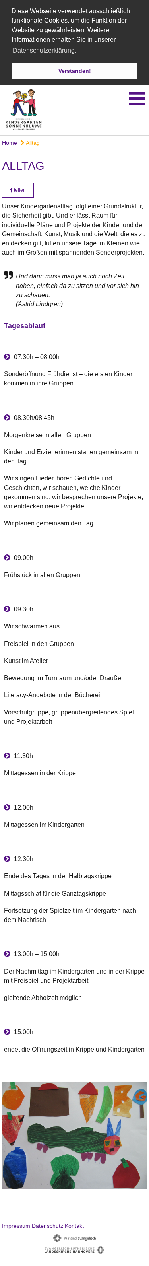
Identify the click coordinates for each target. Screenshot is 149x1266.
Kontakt (74, 1226)
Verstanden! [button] (74, 71)
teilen (19, 190)
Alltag (32, 143)
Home (9, 143)
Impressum (16, 1226)
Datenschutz (47, 1226)
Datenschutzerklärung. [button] (44, 50)
